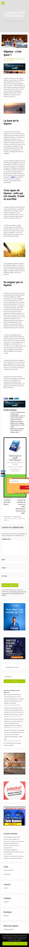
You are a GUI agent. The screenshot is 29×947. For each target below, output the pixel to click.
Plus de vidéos (17, 743)
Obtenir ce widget (9, 745)
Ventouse (6, 520)
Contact (6, 888)
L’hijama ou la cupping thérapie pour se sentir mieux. (17, 425)
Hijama (16, 518)
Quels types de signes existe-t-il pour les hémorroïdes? (17, 430)
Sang (19, 518)
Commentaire (6, 539)
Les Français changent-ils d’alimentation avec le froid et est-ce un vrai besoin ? (14, 852)
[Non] (27, 940)
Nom (3, 559)
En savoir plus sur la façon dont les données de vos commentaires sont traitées (14, 593)
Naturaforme (7, 874)
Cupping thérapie (8, 518)
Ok (15, 943)
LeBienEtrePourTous (12, 59)
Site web (4, 576)
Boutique (6, 915)
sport (5, 364)
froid (19, 225)
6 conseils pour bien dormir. (8, 501)
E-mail (4, 568)
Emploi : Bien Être (8, 870)
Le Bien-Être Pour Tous (14, 14)
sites (11, 300)
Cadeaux (6, 901)
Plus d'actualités (8, 743)
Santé (12, 61)
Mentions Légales (8, 929)
